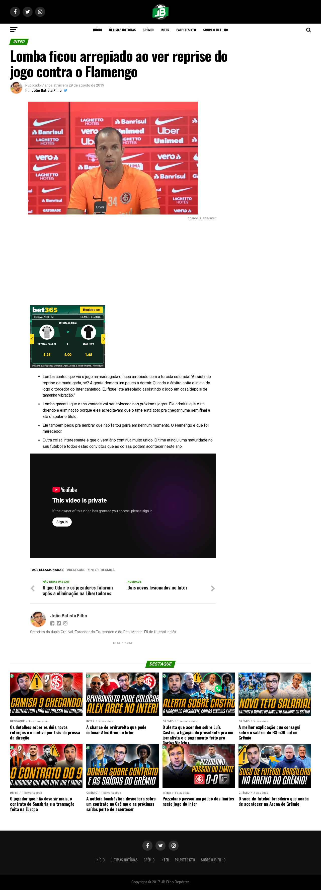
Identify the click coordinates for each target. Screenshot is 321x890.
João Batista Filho (47, 91)
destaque (77, 570)
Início (97, 29)
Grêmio (148, 29)
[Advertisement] (113, 263)
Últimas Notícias (122, 29)
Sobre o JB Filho (215, 29)
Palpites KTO (186, 29)
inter (94, 570)
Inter (165, 29)
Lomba (109, 570)
